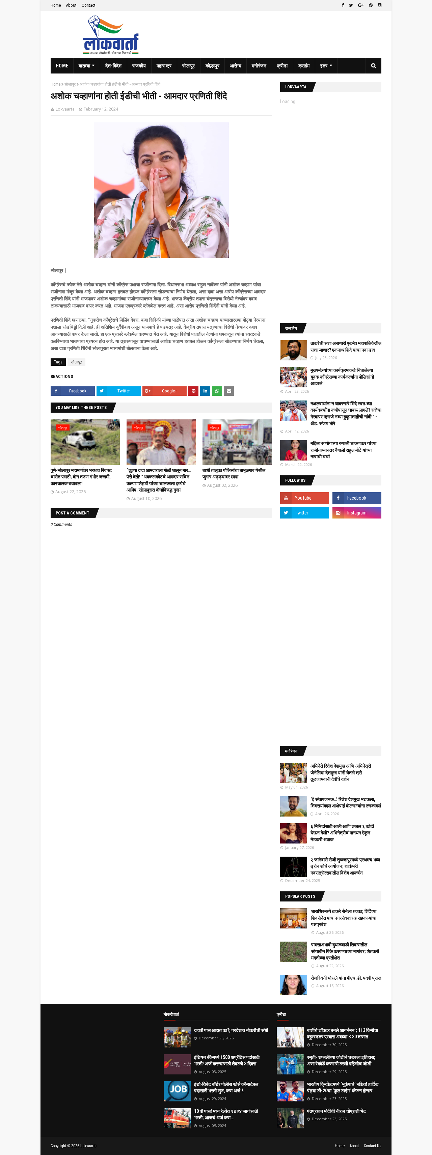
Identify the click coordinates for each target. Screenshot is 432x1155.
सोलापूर (70, 84)
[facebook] (343, 5)
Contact (89, 5)
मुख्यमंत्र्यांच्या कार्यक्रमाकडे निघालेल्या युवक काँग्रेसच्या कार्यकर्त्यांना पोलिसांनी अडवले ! (342, 376)
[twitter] (351, 5)
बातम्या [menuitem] (84, 65)
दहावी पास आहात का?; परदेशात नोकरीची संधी (231, 1030)
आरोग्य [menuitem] (235, 65)
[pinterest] (370, 5)
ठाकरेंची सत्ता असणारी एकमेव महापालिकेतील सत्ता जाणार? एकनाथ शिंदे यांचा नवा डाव (345, 346)
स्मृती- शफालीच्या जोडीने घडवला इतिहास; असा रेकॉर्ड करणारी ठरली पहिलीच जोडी (341, 1061)
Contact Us (372, 1146)
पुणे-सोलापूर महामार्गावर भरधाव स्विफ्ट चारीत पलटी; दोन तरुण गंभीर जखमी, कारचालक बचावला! (81, 477)
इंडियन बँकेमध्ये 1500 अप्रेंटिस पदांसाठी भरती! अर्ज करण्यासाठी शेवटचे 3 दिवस (227, 1061)
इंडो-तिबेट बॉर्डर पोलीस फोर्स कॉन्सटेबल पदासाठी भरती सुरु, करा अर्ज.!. (226, 1088)
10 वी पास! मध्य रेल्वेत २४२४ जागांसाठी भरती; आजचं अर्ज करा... (226, 1114)
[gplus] (361, 5)
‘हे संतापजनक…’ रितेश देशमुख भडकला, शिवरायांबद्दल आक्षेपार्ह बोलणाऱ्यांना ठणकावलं (345, 803)
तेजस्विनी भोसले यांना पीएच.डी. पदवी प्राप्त (346, 978)
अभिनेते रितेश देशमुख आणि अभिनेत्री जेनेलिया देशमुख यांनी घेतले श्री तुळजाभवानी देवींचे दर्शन (340, 772)
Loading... (289, 101)
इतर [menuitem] (324, 65)
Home (56, 5)
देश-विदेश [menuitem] (113, 65)
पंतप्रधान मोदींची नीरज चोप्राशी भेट (336, 1111)
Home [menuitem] (62, 65)
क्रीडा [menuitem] (282, 65)
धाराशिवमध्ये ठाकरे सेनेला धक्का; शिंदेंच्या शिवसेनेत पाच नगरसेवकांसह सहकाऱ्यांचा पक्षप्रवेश (343, 918)
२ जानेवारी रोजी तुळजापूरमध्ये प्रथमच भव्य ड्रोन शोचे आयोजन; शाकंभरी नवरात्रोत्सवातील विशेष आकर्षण (345, 866)
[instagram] (378, 5)
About (71, 5)
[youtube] (304, 498)
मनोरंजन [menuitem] (259, 65)
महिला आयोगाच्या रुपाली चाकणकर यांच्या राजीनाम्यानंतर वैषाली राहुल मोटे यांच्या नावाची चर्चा (343, 450)
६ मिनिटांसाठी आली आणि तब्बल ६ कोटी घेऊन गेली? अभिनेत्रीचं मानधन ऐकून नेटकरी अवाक (342, 833)
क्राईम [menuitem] (304, 65)
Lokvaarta (65, 109)
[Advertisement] (330, 214)
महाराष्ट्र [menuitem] (164, 65)
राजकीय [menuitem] (139, 65)
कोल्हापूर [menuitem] (212, 65)
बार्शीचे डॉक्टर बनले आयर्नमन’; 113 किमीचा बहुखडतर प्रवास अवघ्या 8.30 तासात (342, 1034)
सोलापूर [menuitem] (188, 65)
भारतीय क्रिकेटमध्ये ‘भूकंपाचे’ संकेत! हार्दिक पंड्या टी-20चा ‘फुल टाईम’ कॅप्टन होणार (342, 1088)
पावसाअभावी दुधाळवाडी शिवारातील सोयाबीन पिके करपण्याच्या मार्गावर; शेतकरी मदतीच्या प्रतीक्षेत (345, 951)
